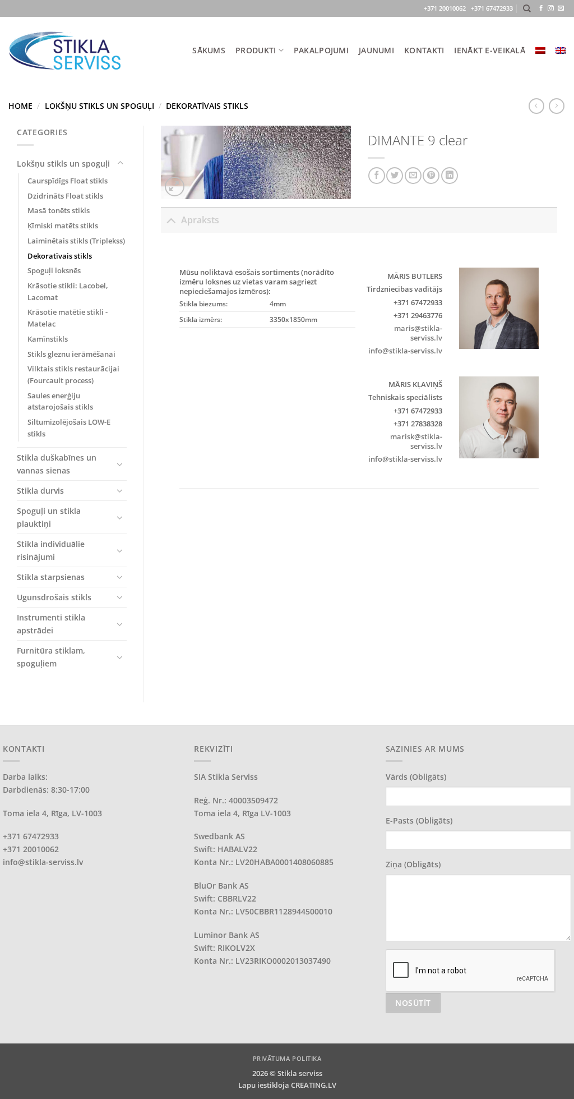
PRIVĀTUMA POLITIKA (287, 1058)
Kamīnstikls (47, 339)
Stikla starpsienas (51, 577)
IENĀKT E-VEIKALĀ (489, 50)
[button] (174, 186)
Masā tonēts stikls (58, 210)
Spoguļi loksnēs (54, 270)
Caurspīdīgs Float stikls (67, 181)
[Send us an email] (561, 8)
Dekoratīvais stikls (207, 105)
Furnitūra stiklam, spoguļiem (51, 657)
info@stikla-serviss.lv (405, 351)
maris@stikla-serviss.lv (418, 333)
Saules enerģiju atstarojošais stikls (60, 401)
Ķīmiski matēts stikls (62, 225)
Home (20, 105)
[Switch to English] (561, 50)
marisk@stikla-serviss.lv (416, 441)
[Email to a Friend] (413, 175)
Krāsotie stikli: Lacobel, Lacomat (67, 291)
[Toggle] (120, 163)
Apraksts (200, 220)
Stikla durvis (40, 490)
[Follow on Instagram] (551, 8)
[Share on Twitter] (394, 175)
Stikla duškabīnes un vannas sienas (56, 464)
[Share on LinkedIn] (449, 175)
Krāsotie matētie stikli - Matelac (67, 318)
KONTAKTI (424, 50)
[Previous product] (556, 106)
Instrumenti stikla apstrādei (51, 624)
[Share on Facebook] (376, 175)
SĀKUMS (208, 50)
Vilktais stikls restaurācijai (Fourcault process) (73, 374)
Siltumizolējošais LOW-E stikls (68, 428)
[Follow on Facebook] (541, 8)
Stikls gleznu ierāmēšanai (71, 354)
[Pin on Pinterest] (431, 175)
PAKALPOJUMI (321, 50)
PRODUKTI (255, 50)
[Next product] (536, 106)
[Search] (527, 8)
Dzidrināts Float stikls (65, 196)
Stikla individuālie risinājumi (51, 550)
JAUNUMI (376, 50)
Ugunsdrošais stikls (54, 597)
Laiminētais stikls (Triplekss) (76, 241)
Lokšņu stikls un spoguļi (99, 105)
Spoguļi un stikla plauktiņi (49, 517)
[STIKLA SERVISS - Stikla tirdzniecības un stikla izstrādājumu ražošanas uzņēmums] (64, 50)
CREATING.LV (313, 1085)
